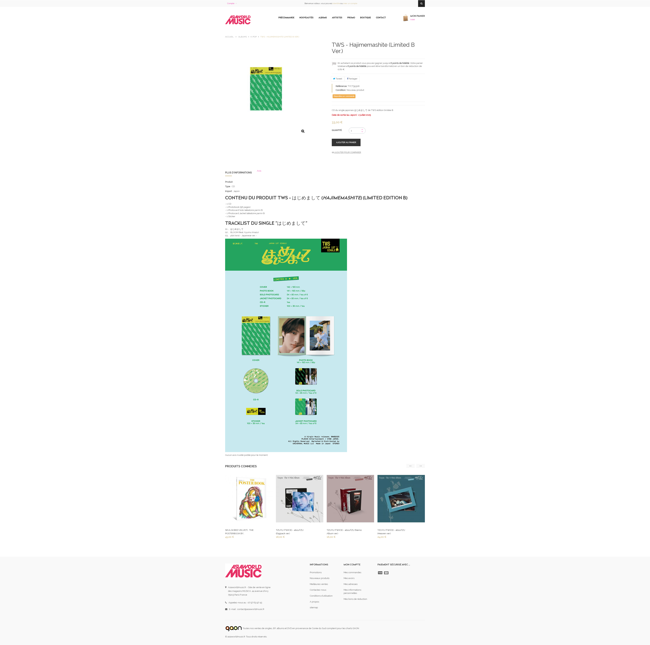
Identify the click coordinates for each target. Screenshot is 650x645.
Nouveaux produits (319, 578)
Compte (230, 3)
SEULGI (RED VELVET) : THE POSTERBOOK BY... (239, 532)
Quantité (337, 130)
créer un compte (350, 3)
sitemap (314, 607)
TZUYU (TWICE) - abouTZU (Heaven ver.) (391, 532)
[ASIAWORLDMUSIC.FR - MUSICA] (238, 20)
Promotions (316, 572)
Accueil (229, 37)
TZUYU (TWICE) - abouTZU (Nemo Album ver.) (344, 532)
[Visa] (380, 573)
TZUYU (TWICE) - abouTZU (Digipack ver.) (290, 532)
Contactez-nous (318, 590)
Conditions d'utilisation (321, 596)
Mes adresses (351, 584)
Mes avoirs (349, 578)
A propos (314, 601)
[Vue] (248, 499)
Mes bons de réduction (355, 599)
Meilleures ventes (319, 584)
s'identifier (336, 3)
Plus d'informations (238, 172)
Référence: (341, 86)
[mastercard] (387, 573)
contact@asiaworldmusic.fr (250, 609)
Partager (353, 78)
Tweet (338, 78)
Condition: (341, 90)
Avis (259, 171)
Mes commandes (352, 572)
